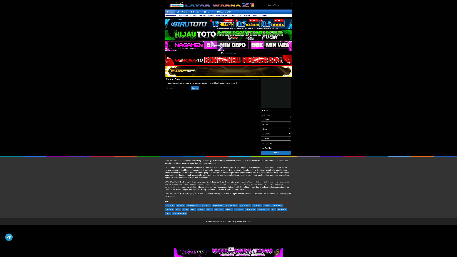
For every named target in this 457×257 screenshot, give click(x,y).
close (231, 249)
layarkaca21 (250, 209)
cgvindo (264, 181)
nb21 (256, 184)
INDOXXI (229, 209)
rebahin (258, 181)
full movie (169, 209)
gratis (178, 209)
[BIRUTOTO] (228, 23)
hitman (185, 209)
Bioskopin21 (206, 205)
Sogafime (279, 184)
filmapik (175, 184)
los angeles (282, 209)
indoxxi (213, 184)
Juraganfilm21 (222, 184)
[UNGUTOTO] (228, 252)
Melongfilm (248, 184)
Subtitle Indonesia (179, 213)
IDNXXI (209, 209)
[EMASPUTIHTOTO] (228, 71)
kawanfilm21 (184, 184)
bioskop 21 (170, 205)
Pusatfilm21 (269, 184)
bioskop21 (180, 205)
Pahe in (261, 184)
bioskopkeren (273, 181)
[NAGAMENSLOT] (228, 46)
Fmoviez (193, 184)
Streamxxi (178, 187)
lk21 (241, 184)
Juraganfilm (239, 209)
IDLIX (193, 209)
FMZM (200, 184)
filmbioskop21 (277, 205)
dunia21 (168, 184)
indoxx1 (207, 184)
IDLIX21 (201, 209)
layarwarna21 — (263, 209)
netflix (168, 213)
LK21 (249, 221)
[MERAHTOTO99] (228, 53)
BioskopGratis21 (192, 205)
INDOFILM (219, 209)
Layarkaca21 (234, 184)
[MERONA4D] (228, 60)
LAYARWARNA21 (219, 221)
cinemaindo (284, 181)
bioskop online (245, 205)
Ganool (251, 181)
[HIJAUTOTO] (228, 35)
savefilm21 (169, 187)
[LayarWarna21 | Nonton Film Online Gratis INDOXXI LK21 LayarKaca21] (212, 4)
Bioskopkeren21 (231, 205)
